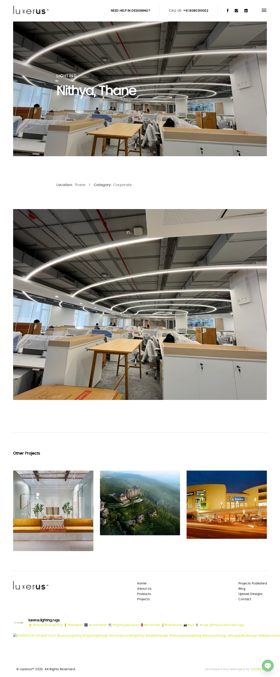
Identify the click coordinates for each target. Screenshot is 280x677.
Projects (143, 599)
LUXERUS (257, 669)
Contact (244, 599)
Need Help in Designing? (130, 10)
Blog (241, 588)
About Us (144, 588)
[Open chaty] (268, 666)
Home (142, 583)
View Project (31, 539)
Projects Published (252, 583)
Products (144, 594)
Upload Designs (250, 594)
